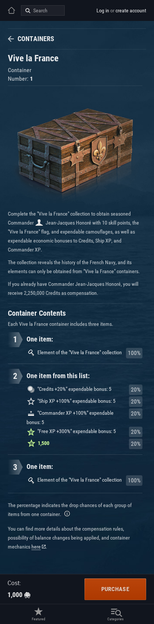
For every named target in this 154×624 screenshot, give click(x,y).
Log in (102, 10)
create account (131, 10)
